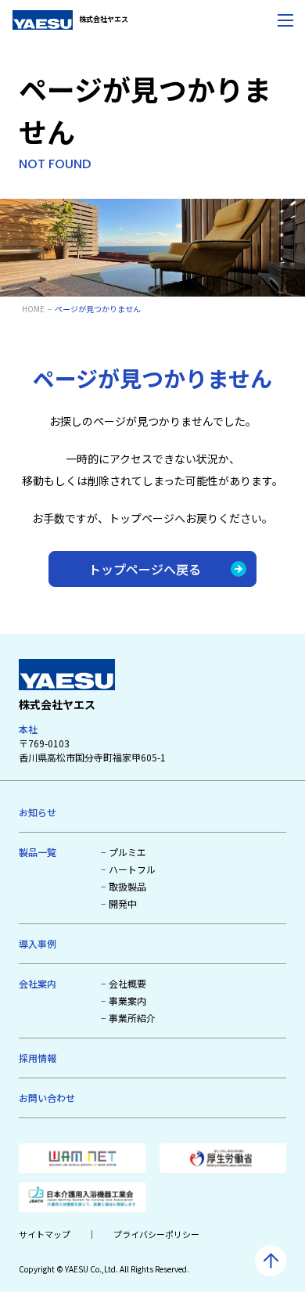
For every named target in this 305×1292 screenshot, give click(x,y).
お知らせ (37, 812)
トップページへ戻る (144, 569)
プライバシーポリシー (156, 1234)
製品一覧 (37, 851)
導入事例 (37, 943)
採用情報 (37, 1057)
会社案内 (37, 983)
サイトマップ (44, 1234)
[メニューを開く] (285, 19)
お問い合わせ (47, 1097)
